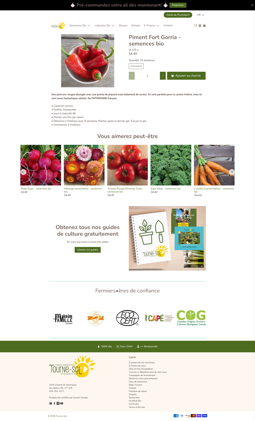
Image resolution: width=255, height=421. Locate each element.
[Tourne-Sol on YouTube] (61, 404)
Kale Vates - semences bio (166, 188)
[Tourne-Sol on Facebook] (54, 404)
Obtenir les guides (87, 249)
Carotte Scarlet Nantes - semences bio (214, 190)
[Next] (232, 172)
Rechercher (134, 397)
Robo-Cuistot (135, 384)
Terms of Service (137, 407)
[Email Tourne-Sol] (50, 404)
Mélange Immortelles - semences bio (83, 190)
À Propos (149, 25)
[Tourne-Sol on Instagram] (58, 404)
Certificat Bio (135, 400)
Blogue (123, 25)
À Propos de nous (137, 365)
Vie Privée (134, 404)
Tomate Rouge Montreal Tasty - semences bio (126, 190)
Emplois (133, 394)
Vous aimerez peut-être (127, 136)
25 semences (136, 66)
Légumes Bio (102, 25)
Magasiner (178, 5)
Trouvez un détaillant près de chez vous (148, 372)
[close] (252, 5)
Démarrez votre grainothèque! (143, 378)
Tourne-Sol (61, 416)
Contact (168, 25)
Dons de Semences (138, 381)
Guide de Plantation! (178, 15)
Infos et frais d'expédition (141, 368)
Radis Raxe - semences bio (36, 188)
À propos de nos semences (142, 362)
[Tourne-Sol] (58, 25)
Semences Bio (77, 25)
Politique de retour (138, 391)
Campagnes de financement (142, 375)
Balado (135, 25)
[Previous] (23, 172)
